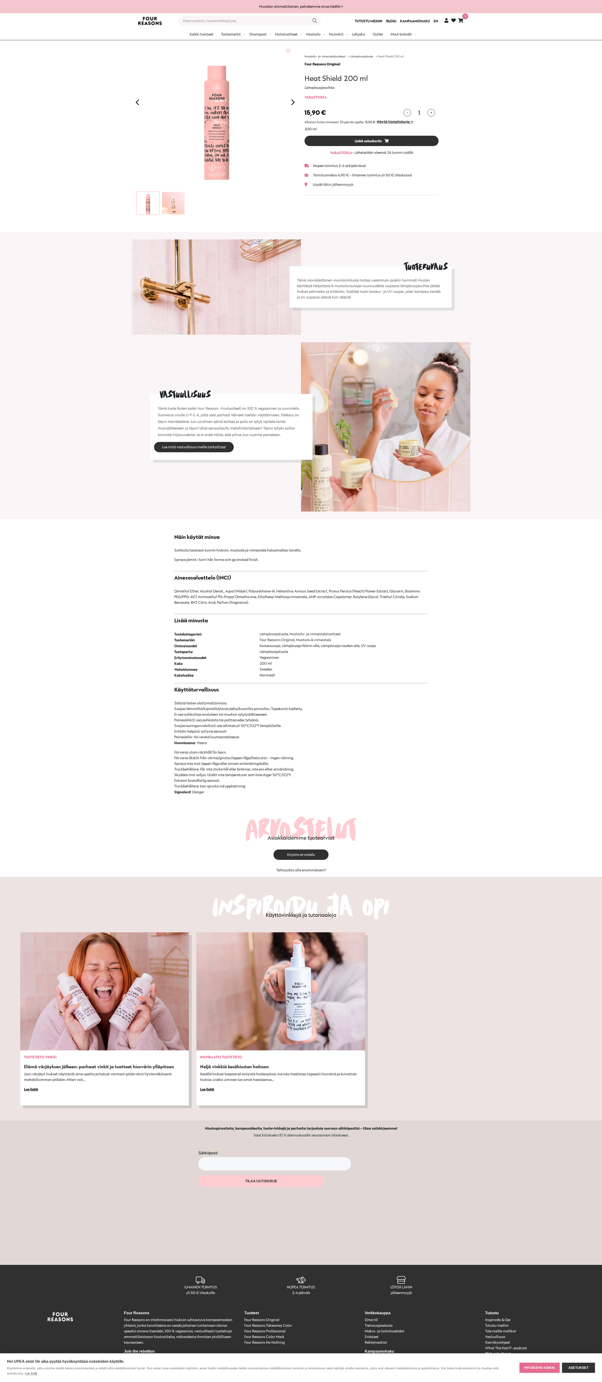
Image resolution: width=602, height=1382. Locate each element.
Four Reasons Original (322, 64)
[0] (461, 20)
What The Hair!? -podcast (506, 1348)
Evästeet (372, 1336)
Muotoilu (313, 34)
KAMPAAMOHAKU (415, 21)
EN (436, 21)
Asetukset (578, 1368)
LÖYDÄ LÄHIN (401, 1287)
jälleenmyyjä (401, 1293)
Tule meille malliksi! (500, 1331)
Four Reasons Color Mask (264, 1336)
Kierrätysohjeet (497, 1342)
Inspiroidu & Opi (498, 1320)
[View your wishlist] (453, 21)
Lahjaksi (358, 34)
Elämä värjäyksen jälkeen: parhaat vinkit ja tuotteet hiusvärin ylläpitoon (99, 1066)
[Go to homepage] (149, 21)
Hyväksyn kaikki (539, 1368)
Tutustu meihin (497, 1325)
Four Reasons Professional (264, 1331)
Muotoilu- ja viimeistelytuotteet (325, 56)
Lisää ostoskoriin (369, 141)
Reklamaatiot (376, 1342)
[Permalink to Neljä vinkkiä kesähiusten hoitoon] (280, 991)
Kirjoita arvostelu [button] (301, 854)
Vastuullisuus (495, 1336)
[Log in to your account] (446, 20)
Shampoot (258, 34)
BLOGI (391, 21)
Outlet (378, 34)
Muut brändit (401, 34)
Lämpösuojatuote (361, 56)
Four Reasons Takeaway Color (268, 1325)
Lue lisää (31, 1373)
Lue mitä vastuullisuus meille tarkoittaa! (194, 447)
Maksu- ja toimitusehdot (384, 1331)
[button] (395, 121)
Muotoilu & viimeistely (313, 640)
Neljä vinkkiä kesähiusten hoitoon (234, 1066)
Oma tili (371, 1320)
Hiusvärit (336, 34)
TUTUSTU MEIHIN (368, 21)
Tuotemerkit (231, 34)
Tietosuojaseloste (378, 1325)
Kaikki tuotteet (202, 34)
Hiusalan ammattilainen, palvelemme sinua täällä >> (301, 6)
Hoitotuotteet (286, 34)
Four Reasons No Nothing (264, 1342)
